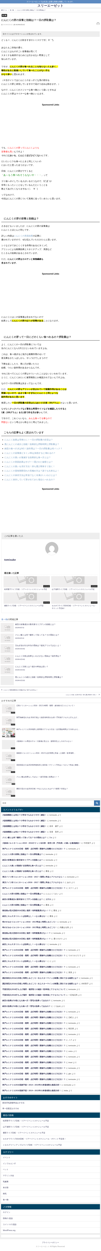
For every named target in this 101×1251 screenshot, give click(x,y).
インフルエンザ (9, 1163)
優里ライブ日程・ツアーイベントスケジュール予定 (24, 1133)
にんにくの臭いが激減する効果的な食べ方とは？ (27, 457)
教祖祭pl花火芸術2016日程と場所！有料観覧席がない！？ (26, 910)
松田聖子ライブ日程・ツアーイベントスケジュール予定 (26, 1121)
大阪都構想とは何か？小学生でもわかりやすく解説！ (24, 815)
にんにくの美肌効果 (23, 236)
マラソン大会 (8, 1175)
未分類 (5, 1187)
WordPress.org (9, 1230)
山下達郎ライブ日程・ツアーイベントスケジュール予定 (26, 1127)
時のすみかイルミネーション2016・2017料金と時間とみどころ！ (29, 922)
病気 (5, 1194)
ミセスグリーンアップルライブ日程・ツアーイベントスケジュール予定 (32, 1145)
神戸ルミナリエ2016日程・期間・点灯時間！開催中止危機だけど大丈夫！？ (33, 849)
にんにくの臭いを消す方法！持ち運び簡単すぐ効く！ (29, 466)
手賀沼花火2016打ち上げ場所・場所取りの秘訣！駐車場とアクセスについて (33, 989)
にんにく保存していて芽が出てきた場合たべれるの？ (29, 479)
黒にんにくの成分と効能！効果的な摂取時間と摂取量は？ (31, 444)
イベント (6, 1157)
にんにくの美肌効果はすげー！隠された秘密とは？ (28, 462)
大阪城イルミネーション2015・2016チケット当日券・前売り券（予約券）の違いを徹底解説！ (41, 843)
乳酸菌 (5, 1181)
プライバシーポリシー (50, 1242)
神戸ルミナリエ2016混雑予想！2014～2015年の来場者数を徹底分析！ (31, 1085)
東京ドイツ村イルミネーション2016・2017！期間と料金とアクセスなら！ (33, 877)
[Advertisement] (50, 123)
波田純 (48, 899)
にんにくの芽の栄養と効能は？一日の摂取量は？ (22, 854)
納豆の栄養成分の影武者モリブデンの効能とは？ (22, 860)
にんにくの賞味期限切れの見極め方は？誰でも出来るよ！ (31, 471)
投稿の (8, 1218)
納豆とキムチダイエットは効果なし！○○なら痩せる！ (24, 916)
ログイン (6, 1212)
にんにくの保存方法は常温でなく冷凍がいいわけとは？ (30, 475)
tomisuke (10, 559)
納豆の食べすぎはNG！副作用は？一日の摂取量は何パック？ (33, 448)
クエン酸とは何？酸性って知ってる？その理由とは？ (24, 837)
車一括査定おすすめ (10, 1108)
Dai (50, 837)
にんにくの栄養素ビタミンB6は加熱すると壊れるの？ (29, 453)
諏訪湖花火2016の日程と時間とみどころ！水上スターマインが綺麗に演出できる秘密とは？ (40, 978)
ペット (5, 1169)
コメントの (9, 1224)
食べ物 (4, 15)
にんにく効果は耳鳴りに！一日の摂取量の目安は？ (28, 440)
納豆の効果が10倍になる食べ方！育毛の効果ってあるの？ (26, 1000)
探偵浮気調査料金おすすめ (13, 1103)
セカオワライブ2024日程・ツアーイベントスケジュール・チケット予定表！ (34, 1139)
